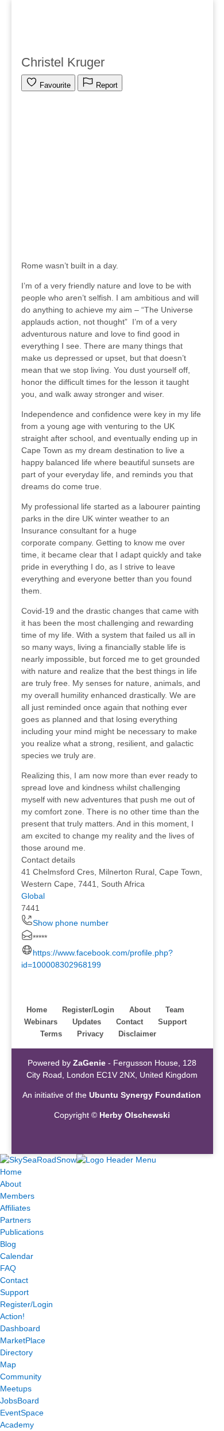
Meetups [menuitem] (16, 1388)
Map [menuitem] (8, 1364)
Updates (86, 1021)
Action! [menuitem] (12, 1316)
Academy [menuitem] (17, 1424)
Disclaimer (137, 1034)
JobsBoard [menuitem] (19, 1400)
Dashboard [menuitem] (20, 1328)
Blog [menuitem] (8, 1244)
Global (33, 895)
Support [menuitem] (14, 1292)
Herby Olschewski (134, 1115)
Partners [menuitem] (15, 1220)
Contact (129, 1021)
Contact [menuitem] (14, 1280)
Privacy (90, 1034)
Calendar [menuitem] (16, 1256)
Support (172, 1021)
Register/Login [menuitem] (26, 1304)
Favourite (54, 85)
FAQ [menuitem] (8, 1268)
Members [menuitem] (17, 1195)
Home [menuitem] (11, 1171)
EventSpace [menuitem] (22, 1412)
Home (36, 1009)
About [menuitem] (10, 1183)
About (139, 1009)
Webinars (40, 1021)
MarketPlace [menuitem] (22, 1340)
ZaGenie (89, 1062)
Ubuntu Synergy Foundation (145, 1094)
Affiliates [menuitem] (15, 1207)
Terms (51, 1034)
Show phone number (71, 922)
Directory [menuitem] (16, 1352)
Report (106, 85)
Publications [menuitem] (22, 1232)
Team (174, 1009)
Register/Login (88, 1009)
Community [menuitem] (20, 1376)
